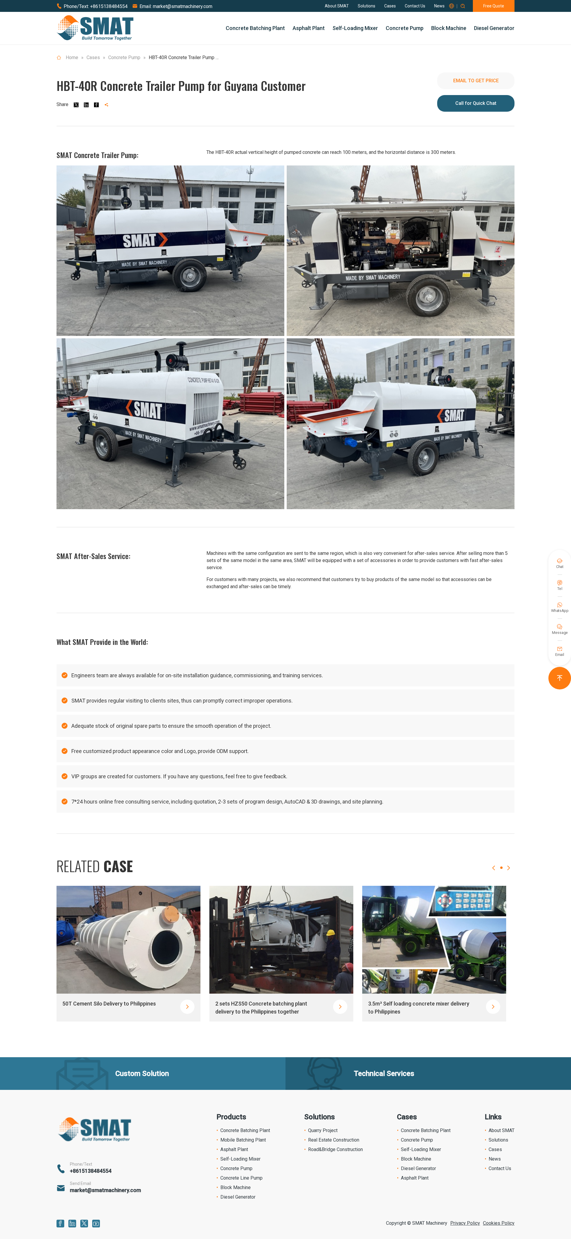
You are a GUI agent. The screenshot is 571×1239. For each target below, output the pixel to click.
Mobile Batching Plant (243, 1140)
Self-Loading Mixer (355, 28)
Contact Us (415, 6)
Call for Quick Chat (475, 103)
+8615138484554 (109, 6)
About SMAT (337, 6)
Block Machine (448, 28)
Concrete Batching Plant (255, 28)
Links (493, 1117)
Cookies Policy (498, 1223)
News (439, 6)
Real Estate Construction (333, 1140)
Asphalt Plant (309, 28)
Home (72, 57)
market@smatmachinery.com (182, 6)
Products (231, 1117)
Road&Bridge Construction (335, 1149)
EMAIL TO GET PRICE (476, 80)
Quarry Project (323, 1130)
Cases (390, 6)
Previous (494, 874)
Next (508, 874)
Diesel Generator (494, 28)
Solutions (366, 6)
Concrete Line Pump (241, 1178)
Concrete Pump (404, 28)
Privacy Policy (465, 1223)
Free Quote (493, 6)
